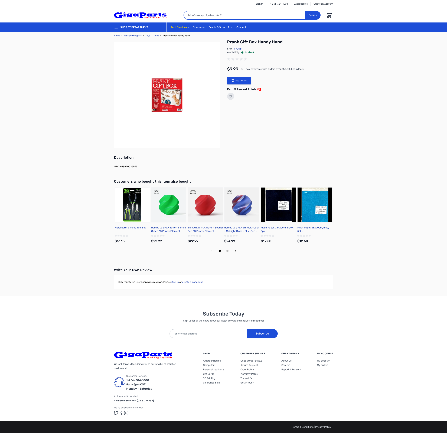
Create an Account (323, 3)
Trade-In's (246, 378)
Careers (285, 365)
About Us (286, 360)
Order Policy (247, 369)
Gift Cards (208, 373)
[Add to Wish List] (230, 96)
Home (117, 35)
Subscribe (262, 333)
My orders (322, 365)
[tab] (123, 158)
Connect (241, 27)
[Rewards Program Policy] (259, 89)
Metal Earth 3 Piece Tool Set (130, 227)
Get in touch (247, 382)
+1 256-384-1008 (278, 3)
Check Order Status (251, 360)
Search (313, 15)
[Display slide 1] (220, 251)
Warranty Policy (249, 373)
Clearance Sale (211, 382)
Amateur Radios (212, 360)
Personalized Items (213, 369)
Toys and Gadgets (133, 35)
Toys (148, 35)
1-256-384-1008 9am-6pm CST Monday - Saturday (139, 384)
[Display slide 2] (227, 251)
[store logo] (140, 15)
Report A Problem (291, 369)
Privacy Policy (323, 426)
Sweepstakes (301, 3)
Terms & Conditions (303, 426)
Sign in (175, 282)
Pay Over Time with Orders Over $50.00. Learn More (275, 69)
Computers (209, 365)
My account (323, 360)
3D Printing (209, 378)
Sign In (259, 3)
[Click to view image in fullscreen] (167, 95)
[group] (237, 59)
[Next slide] (235, 251)
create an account (192, 282)
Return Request (249, 365)
